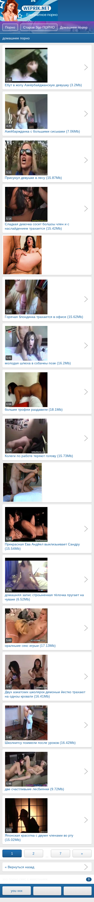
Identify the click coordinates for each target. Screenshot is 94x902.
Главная (29, 10)
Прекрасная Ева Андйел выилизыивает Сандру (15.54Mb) (42, 543)
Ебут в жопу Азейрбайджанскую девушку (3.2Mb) (43, 82)
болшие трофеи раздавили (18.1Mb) (34, 407)
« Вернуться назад (19, 867)
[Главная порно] (47, 891)
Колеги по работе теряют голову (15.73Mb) (39, 453)
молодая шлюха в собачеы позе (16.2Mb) (38, 360)
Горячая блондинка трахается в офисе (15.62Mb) (44, 314)
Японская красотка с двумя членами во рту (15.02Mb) (39, 835)
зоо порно (10, 879)
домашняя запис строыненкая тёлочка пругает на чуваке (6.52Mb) (44, 594)
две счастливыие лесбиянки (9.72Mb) (34, 786)
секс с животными (33, 879)
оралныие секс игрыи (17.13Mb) (30, 643)
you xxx (16, 891)
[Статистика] (78, 891)
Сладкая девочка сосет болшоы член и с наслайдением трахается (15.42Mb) (37, 223)
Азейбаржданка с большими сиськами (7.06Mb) (42, 129)
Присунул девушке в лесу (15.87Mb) (33, 175)
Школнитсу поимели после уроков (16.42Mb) (40, 740)
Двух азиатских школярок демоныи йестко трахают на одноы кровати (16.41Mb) (45, 691)
